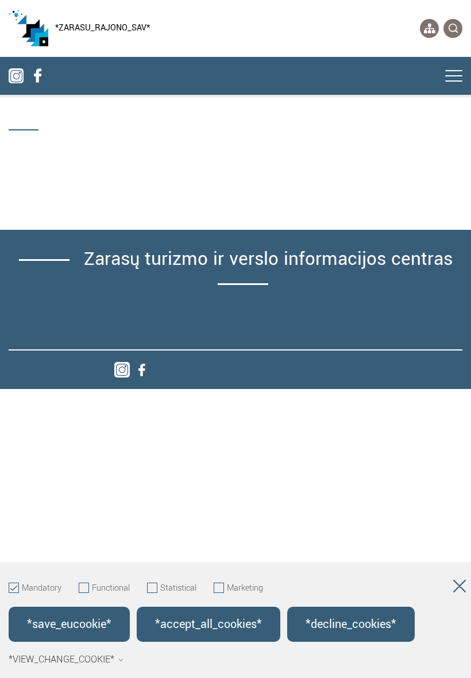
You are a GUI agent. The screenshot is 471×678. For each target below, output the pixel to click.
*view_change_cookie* (61, 659)
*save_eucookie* (69, 624)
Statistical (178, 588)
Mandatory (41, 588)
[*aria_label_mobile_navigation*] (453, 77)
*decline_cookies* (351, 624)
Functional (111, 588)
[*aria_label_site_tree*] (429, 28)
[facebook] (142, 370)
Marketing (245, 588)
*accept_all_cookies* (208, 624)
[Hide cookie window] (459, 588)
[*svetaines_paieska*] (452, 28)
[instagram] (122, 369)
